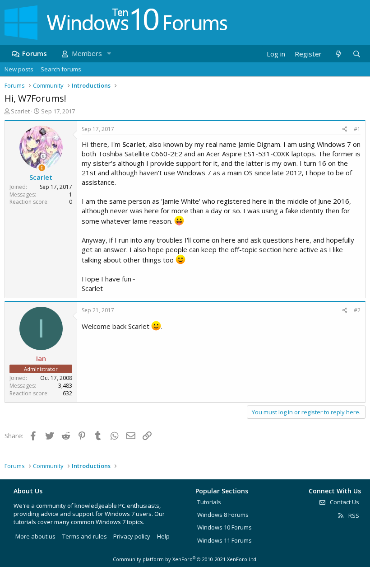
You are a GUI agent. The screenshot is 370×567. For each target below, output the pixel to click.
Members (87, 53)
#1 (357, 129)
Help (163, 536)
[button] (108, 53)
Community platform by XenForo (185, 559)
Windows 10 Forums (224, 527)
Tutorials (209, 502)
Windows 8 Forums (223, 515)
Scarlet (20, 111)
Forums (34, 53)
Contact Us (343, 502)
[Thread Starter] (42, 168)
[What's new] (338, 54)
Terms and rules (84, 536)
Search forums (61, 69)
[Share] (345, 129)
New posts (19, 69)
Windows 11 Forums (224, 540)
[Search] (356, 54)
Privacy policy (131, 536)
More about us (35, 536)
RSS (353, 515)
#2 (357, 310)
